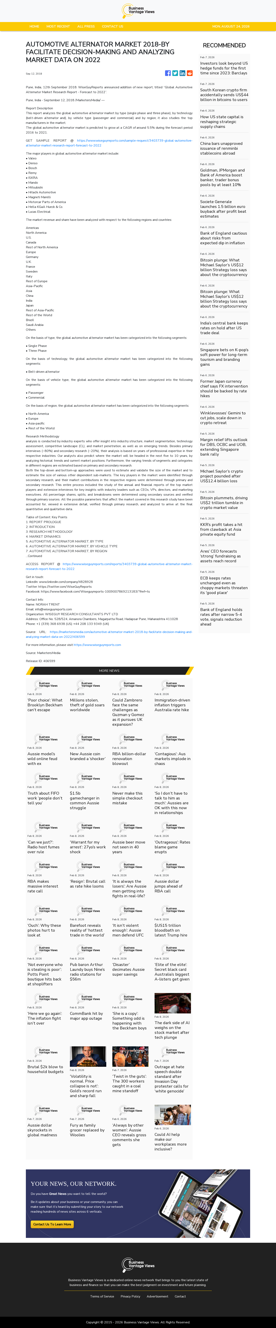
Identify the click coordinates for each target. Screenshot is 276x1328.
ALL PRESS (86, 26)
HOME (34, 26)
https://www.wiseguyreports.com (97, 645)
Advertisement (157, 1296)
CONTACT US (112, 26)
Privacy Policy (130, 1296)
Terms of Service (102, 1296)
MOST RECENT (58, 26)
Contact (180, 1296)
